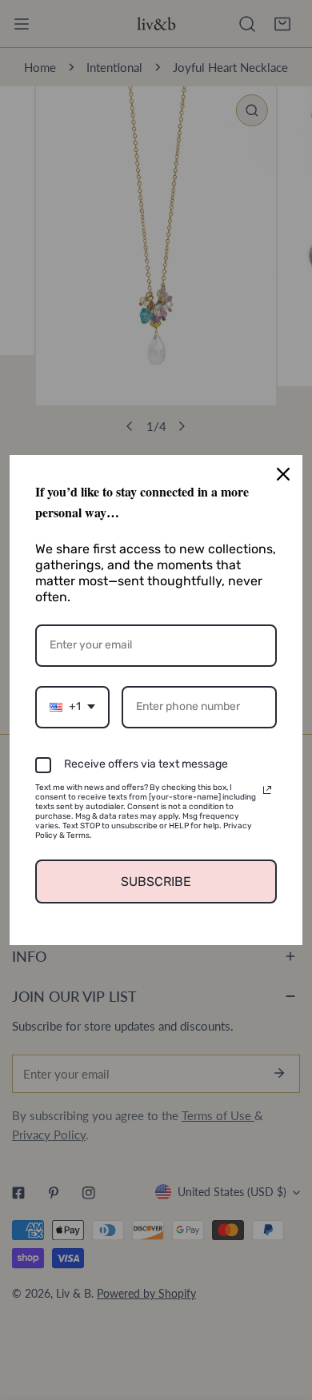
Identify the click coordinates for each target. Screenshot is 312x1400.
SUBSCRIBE (156, 881)
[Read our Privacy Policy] (267, 790)
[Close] (283, 474)
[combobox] (72, 707)
